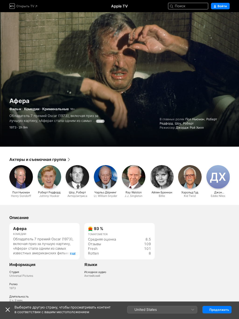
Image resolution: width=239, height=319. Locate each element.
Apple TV (119, 6)
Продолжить (219, 310)
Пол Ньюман (194, 119)
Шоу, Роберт (184, 123)
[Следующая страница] (234, 176)
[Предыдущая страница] (4, 176)
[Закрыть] (8, 310)
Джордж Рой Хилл (190, 127)
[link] (40, 159)
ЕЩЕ (100, 121)
